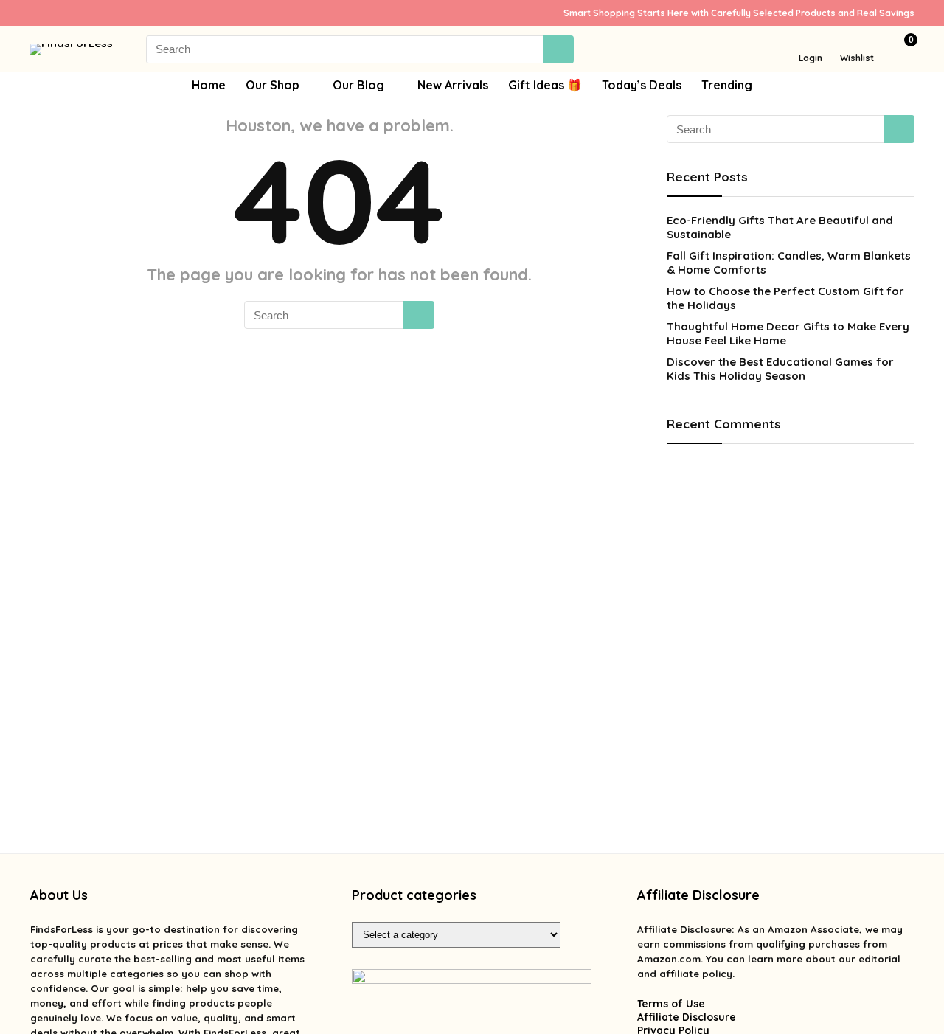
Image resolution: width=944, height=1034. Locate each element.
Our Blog (358, 84)
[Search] (558, 49)
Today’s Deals (641, 84)
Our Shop (272, 84)
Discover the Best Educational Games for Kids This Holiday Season (780, 369)
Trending (726, 84)
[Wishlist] (857, 43)
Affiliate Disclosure (686, 1017)
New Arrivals (452, 84)
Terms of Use (671, 1003)
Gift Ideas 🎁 (545, 84)
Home (209, 84)
